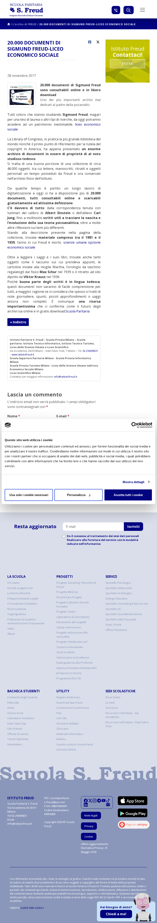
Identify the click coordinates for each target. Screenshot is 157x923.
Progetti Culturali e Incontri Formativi (72, 604)
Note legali (91, 815)
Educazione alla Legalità (71, 622)
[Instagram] (94, 800)
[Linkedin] (86, 805)
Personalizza (76, 495)
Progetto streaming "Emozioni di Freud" (76, 585)
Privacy (88, 826)
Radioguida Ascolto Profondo (74, 662)
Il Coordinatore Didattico (22, 603)
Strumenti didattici (67, 723)
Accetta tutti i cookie (128, 495)
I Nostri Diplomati (17, 739)
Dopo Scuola (113, 624)
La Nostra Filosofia (18, 593)
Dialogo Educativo (116, 598)
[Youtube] (103, 800)
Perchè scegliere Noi (20, 588)
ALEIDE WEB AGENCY (32, 908)
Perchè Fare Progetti (69, 597)
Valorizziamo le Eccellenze (72, 657)
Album (11, 634)
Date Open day (16, 723)
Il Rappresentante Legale (22, 598)
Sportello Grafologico (118, 593)
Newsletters (14, 744)
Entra (127, 63)
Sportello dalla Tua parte (120, 619)
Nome (13, 416)
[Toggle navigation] (142, 10)
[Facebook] (86, 800)
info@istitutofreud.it (65, 376)
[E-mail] (108, 805)
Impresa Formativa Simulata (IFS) (76, 668)
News (10, 708)
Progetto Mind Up (67, 592)
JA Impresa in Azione (69, 673)
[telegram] (99, 800)
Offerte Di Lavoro (18, 734)
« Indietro (18, 322)
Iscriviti (133, 526)
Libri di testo (14, 728)
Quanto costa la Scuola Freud (74, 744)
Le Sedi (109, 702)
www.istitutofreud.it (23, 354)
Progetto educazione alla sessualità (71, 634)
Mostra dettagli (134, 482)
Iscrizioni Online (66, 749)
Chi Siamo (13, 583)
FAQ (58, 713)
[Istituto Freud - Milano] (26, 10)
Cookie (88, 836)
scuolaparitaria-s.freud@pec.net (57, 800)
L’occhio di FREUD (25, 24)
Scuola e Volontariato (69, 647)
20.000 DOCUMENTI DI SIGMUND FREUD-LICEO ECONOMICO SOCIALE (87, 24)
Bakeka (61, 739)
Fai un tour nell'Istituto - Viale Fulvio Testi (127, 724)
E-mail (62, 416)
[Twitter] (90, 800)
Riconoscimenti (16, 609)
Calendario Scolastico (20, 718)
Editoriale (13, 702)
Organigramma (16, 614)
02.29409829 (90, 351)
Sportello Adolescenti (118, 588)
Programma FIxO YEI (68, 678)
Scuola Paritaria (77, 311)
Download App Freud (69, 702)
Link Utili (61, 718)
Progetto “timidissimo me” (72, 642)
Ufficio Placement (116, 630)
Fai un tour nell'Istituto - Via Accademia (122, 715)
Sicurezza (111, 708)
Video (11, 628)
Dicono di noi (15, 713)
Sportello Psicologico (118, 583)
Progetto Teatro (66, 611)
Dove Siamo (112, 697)
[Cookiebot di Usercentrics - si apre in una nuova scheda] (134, 425)
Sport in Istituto (65, 652)
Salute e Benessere (68, 627)
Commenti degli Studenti (22, 697)
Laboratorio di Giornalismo (73, 617)
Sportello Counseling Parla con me (126, 603)
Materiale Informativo (69, 734)
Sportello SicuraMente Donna (123, 614)
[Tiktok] (108, 800)
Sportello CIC (113, 609)
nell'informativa (90, 544)
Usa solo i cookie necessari (28, 495)
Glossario (62, 728)
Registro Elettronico (68, 697)
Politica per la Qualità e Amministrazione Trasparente (25, 621)
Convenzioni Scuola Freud (72, 708)
